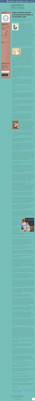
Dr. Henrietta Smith (29, 143)
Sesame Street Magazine (28, 206)
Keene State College (27, 73)
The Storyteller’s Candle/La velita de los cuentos (16, 221)
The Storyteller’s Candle (24, 62)
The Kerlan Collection (20, 74)
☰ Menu (31, 1)
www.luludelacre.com (16, 337)
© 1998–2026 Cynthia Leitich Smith (17, 395)
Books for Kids (11, 1)
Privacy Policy (17, 399)
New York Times (16, 321)
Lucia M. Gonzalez (30, 25)
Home (13, 19)
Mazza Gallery (30, 74)
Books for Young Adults (19, 1)
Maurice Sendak (26, 129)
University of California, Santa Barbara (25, 30)
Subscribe (5, 75)
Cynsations (26, 1)
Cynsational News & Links (29, 390)
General (17, 387)
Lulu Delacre (23, 48)
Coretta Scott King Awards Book (22, 144)
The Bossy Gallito (21, 33)
